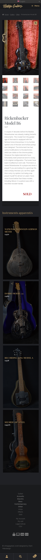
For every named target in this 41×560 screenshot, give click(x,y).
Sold (20, 514)
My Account (20, 519)
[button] (35, 23)
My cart (20, 521)
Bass (20, 501)
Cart (31, 554)
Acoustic (20, 496)
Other (18, 14)
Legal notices (20, 524)
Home (7, 14)
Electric (20, 499)
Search (20, 556)
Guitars (12, 14)
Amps (20, 509)
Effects (20, 512)
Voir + (21, 248)
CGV (20, 526)
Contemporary (20, 504)
